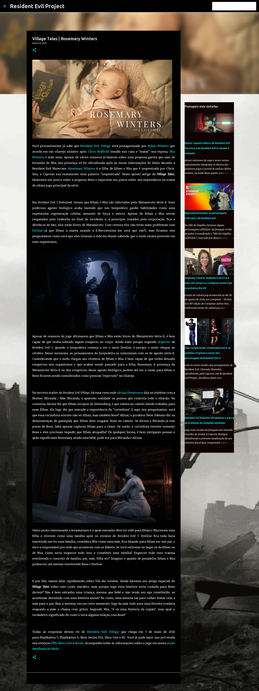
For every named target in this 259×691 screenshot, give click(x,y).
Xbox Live (65, 643)
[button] (34, 50)
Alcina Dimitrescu (130, 392)
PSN (54, 643)
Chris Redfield (98, 151)
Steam (79, 643)
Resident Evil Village (95, 146)
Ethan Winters (158, 146)
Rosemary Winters (81, 168)
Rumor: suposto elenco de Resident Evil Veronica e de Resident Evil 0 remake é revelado (207, 148)
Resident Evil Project (37, 6)
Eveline (37, 230)
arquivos (164, 342)
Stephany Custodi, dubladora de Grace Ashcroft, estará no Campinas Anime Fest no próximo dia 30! (208, 283)
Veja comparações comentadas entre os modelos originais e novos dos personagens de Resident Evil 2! (208, 353)
